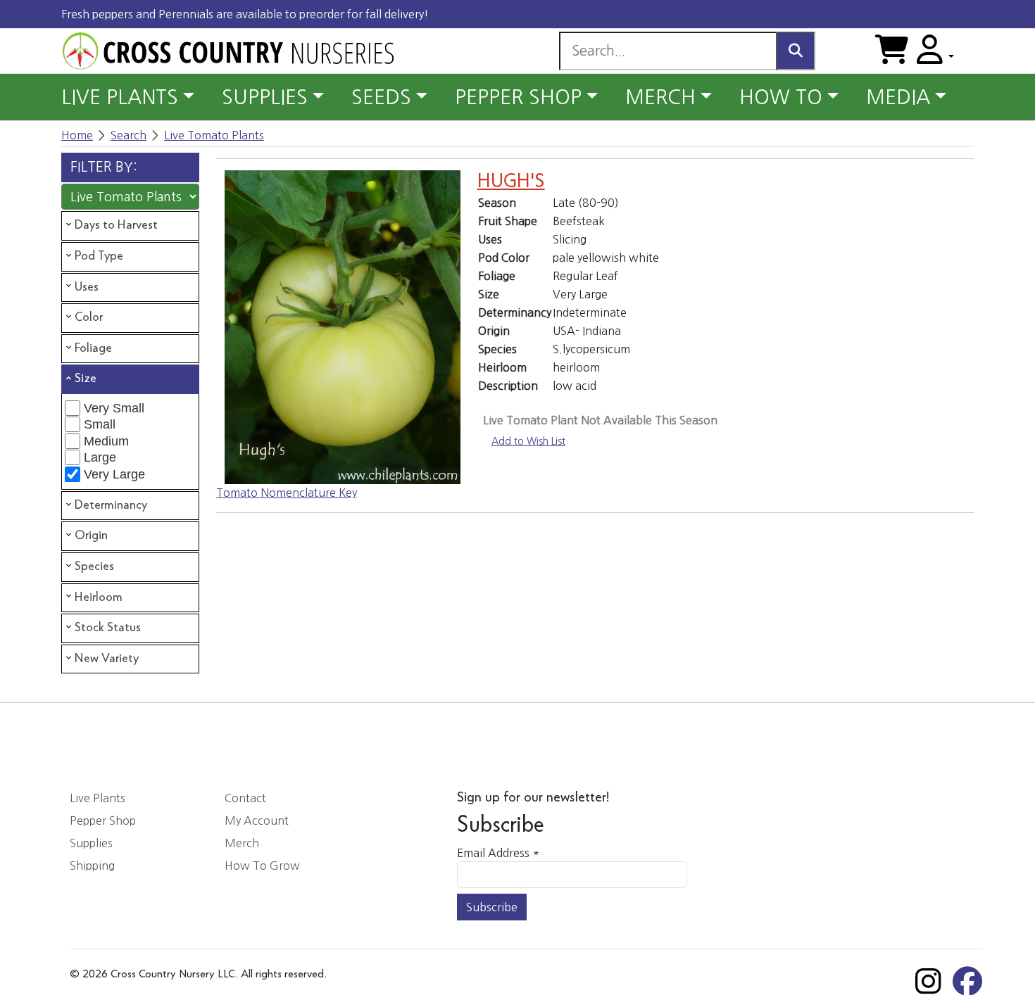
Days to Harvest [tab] (116, 225)
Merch (242, 843)
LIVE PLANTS (119, 97)
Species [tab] (94, 566)
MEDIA (898, 97)
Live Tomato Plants (214, 135)
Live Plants (97, 798)
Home (77, 135)
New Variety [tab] (107, 658)
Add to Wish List (528, 441)
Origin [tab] (91, 535)
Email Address (498, 852)
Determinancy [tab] (111, 505)
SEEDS (381, 97)
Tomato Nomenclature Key (286, 492)
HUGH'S (511, 181)
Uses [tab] (87, 287)
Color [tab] (89, 317)
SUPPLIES (265, 97)
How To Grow (262, 865)
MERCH (660, 97)
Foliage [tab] (93, 348)
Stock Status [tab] (108, 627)
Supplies (91, 843)
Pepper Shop (103, 820)
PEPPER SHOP (518, 97)
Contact (245, 798)
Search (128, 135)
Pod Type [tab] (99, 256)
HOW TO (780, 97)
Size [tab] (85, 378)
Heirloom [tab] (99, 597)
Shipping (92, 865)
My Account (257, 820)
